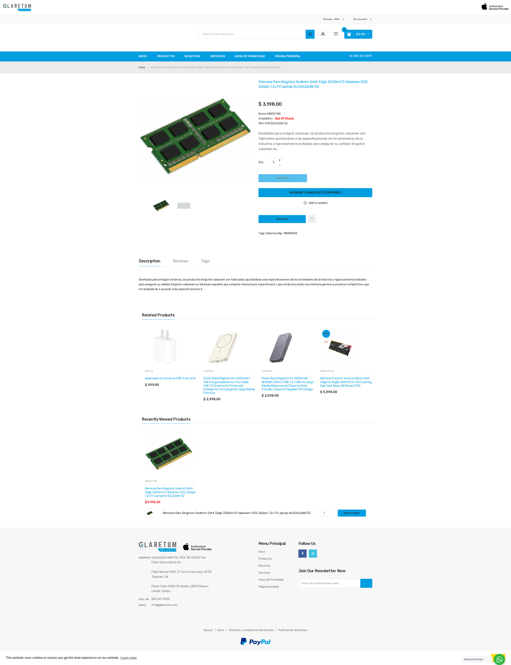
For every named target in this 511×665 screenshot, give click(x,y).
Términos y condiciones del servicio (251, 630)
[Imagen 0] (161, 205)
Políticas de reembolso (292, 630)
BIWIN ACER (327, 371)
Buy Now (282, 218)
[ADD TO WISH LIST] (181, 380)
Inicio (142, 67)
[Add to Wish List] (312, 219)
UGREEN (208, 371)
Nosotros (264, 565)
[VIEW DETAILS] (173, 380)
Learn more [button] (129, 657)
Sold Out (283, 178)
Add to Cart (352, 513)
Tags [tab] (205, 261)
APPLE (149, 371)
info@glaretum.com (164, 605)
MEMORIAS (290, 233)
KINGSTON (273, 114)
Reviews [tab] (180, 261)
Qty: (261, 162)
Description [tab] (149, 261)
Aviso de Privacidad (270, 579)
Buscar (208, 630)
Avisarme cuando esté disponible (315, 192)
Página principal (268, 586)
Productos (265, 558)
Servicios (264, 572)
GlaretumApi (274, 233)
